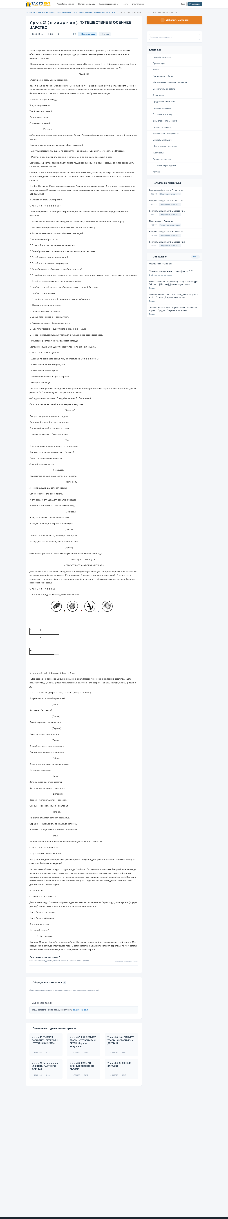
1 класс (105, 34)
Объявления (138, 4)
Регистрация (195, 4)
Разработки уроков (65, 4)
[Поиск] (170, 4)
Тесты (125, 4)
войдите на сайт (80, 1010)
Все (195, 257)
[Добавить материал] (165, 4)
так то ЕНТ (30, 12)
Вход (183, 4)
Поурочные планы (86, 4)
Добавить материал (177, 20)
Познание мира (64, 12)
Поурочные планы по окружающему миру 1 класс (95, 12)
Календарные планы (108, 4)
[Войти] (175, 4)
